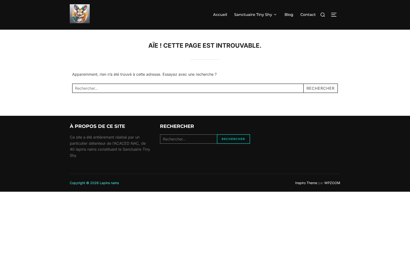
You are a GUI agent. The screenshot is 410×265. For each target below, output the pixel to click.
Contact (308, 14)
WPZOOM (332, 183)
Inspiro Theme (306, 183)
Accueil (220, 14)
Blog (288, 14)
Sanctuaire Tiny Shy (253, 14)
